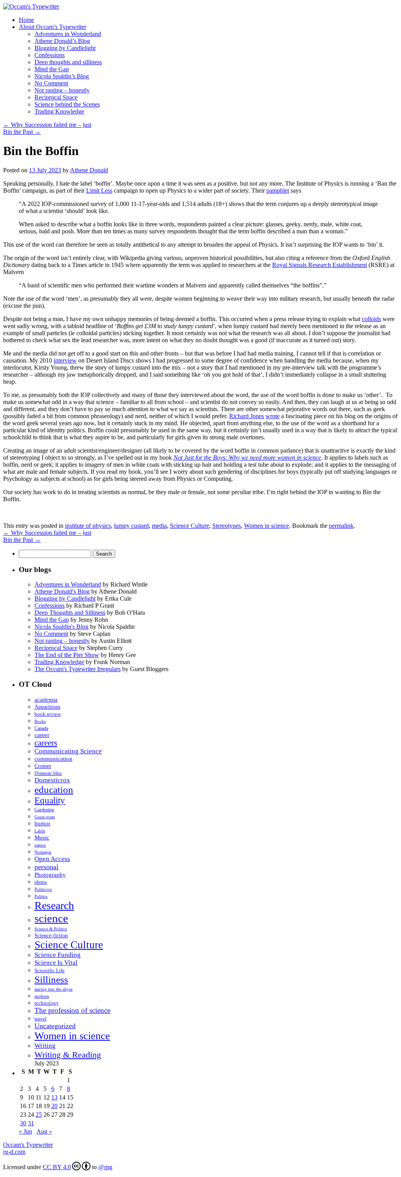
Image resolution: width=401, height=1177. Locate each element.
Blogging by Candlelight (65, 48)
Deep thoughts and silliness (68, 62)
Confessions (49, 55)
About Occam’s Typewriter (52, 26)
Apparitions (47, 707)
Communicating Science (68, 751)
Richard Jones (246, 416)
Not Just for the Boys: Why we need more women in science (247, 457)
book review (47, 714)
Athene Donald (89, 170)
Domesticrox (52, 780)
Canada (41, 728)
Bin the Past (22, 131)
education (53, 789)
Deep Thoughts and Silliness (69, 612)
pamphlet (277, 190)
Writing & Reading (67, 1055)
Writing (45, 1045)
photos (40, 882)
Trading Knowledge (59, 111)
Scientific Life (49, 970)
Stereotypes (226, 525)
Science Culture (189, 525)
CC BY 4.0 (57, 1167)
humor (42, 823)
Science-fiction (51, 935)
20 (54, 1106)
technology (46, 1003)
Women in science (266, 525)
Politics (40, 896)
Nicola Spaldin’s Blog (61, 76)
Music (41, 837)
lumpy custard (131, 525)
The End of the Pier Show (66, 655)
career (41, 734)
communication (53, 759)
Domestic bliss (48, 773)
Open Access (52, 859)
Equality (49, 800)
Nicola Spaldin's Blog (61, 626)
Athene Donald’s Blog (62, 41)
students (41, 996)
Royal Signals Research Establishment (319, 265)
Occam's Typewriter (28, 1144)
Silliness (51, 979)
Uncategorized (55, 1026)
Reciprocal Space (56, 97)
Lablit (39, 831)
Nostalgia (42, 852)
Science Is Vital (56, 962)
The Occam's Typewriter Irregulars (77, 669)
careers (45, 742)
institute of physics (88, 525)
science (51, 918)
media (159, 525)
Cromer (42, 766)
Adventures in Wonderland (67, 34)
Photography (50, 875)
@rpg (105, 1167)
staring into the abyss (53, 989)
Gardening (44, 809)
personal (46, 867)
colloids (371, 319)
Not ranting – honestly (62, 90)
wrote (273, 416)
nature (40, 845)
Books (40, 721)
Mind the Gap (51, 69)
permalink (341, 525)
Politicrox (43, 889)
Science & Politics (50, 928)
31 (31, 1123)
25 (39, 1114)
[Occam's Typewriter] (31, 6)
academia (46, 700)
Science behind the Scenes (67, 104)
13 (54, 1097)
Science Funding (57, 955)
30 (23, 1123)
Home (26, 19)
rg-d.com (14, 1151)
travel (40, 1019)
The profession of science (72, 1010)
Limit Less (99, 190)
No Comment (51, 83)
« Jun (25, 1131)
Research (54, 905)
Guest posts (44, 816)
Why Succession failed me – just (47, 124)
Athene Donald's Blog (62, 591)
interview (65, 360)
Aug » (44, 1131)
